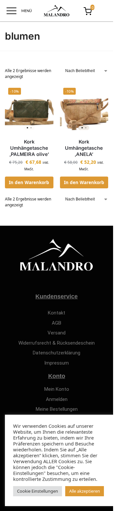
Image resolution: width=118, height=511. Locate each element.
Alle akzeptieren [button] (84, 491)
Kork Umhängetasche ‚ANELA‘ (84, 148)
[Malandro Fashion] (56, 10)
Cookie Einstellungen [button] (37, 491)
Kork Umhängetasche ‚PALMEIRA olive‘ (29, 148)
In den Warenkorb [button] (29, 182)
